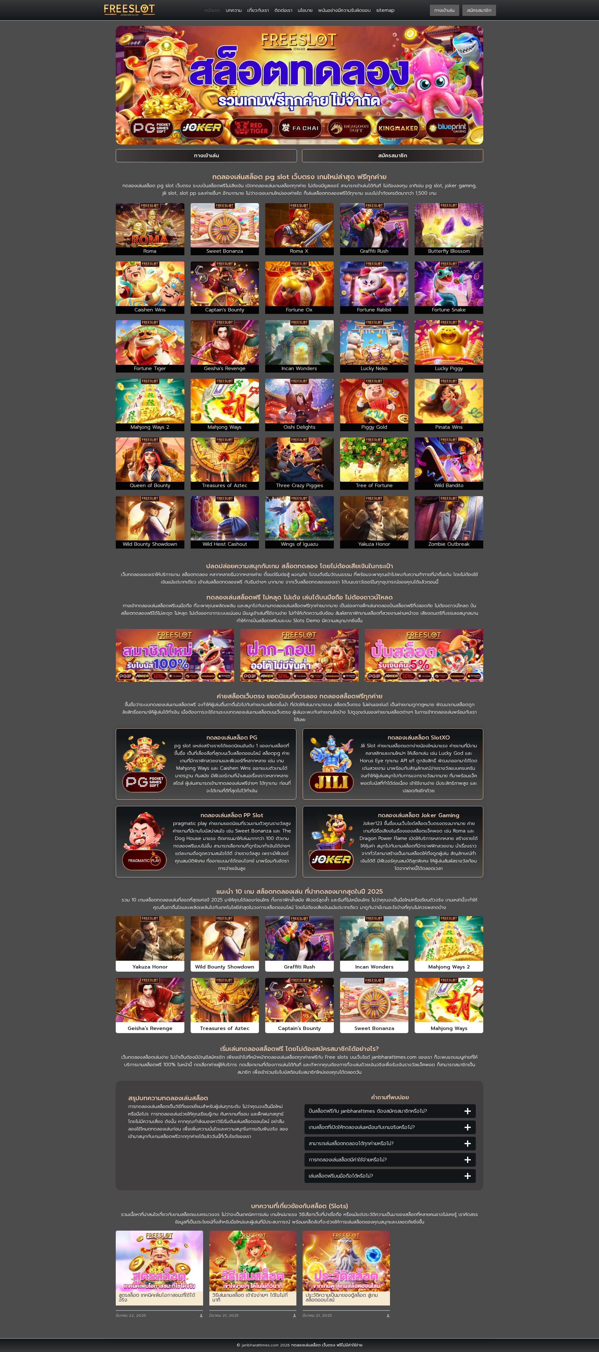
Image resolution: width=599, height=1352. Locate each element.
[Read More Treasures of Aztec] (225, 1000)
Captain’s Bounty (299, 1028)
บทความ (234, 10)
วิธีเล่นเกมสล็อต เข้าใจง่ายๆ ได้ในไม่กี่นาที (250, 1297)
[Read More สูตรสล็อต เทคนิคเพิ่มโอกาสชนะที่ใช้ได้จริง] (159, 1261)
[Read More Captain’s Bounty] (299, 1000)
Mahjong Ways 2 (449, 967)
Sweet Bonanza (374, 1028)
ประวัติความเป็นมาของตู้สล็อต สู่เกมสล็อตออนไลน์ (342, 1297)
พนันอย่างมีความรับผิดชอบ (344, 10)
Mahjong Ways (449, 1028)
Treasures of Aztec (224, 1028)
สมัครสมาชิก (479, 10)
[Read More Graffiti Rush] (299, 938)
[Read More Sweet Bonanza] (374, 1000)
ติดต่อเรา (283, 10)
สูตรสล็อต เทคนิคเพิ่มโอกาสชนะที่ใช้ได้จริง (157, 1297)
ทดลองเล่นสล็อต (306, 1345)
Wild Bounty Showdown (224, 967)
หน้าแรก (212, 10)
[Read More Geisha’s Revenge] (150, 1000)
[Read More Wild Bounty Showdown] (225, 938)
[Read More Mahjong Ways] (449, 1000)
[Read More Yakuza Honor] (150, 938)
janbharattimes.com (394, 1057)
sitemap (385, 10)
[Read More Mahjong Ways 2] (449, 938)
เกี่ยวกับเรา (258, 10)
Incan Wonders (374, 967)
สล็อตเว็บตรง (347, 704)
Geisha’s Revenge (150, 1028)
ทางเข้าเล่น (445, 10)
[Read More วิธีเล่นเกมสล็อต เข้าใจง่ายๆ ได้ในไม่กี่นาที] (253, 1261)
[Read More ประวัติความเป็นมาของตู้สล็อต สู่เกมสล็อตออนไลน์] (346, 1261)
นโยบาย (305, 10)
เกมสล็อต (180, 704)
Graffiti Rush (299, 967)
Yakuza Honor (150, 967)
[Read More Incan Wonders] (374, 938)
